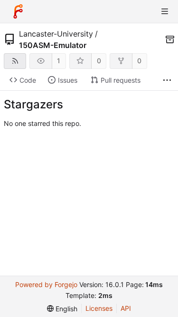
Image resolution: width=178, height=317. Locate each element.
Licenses (98, 308)
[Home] (18, 11)
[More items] (167, 80)
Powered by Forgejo (46, 284)
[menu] (62, 309)
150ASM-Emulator (52, 45)
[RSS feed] (15, 61)
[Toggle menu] (164, 11)
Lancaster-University (56, 33)
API (126, 308)
